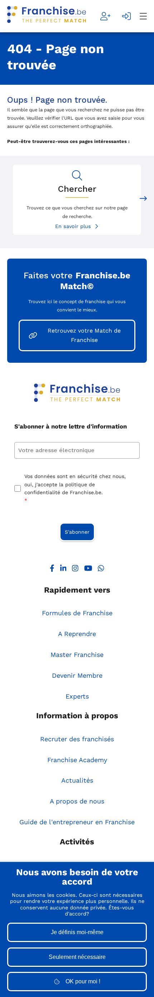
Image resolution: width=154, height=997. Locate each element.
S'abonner (77, 532)
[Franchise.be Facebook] (52, 570)
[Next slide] (143, 199)
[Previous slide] (10, 199)
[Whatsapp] (101, 570)
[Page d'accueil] (46, 16)
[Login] (127, 16)
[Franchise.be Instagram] (75, 570)
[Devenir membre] (105, 16)
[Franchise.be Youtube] (88, 570)
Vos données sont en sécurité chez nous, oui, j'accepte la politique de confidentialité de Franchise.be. (75, 488)
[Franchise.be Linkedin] (63, 570)
